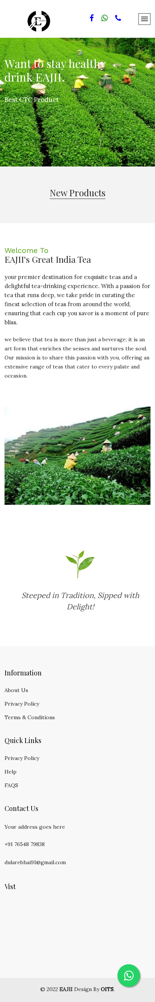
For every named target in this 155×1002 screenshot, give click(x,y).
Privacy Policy (22, 703)
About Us (16, 690)
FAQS (11, 785)
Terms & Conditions (30, 717)
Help (11, 771)
